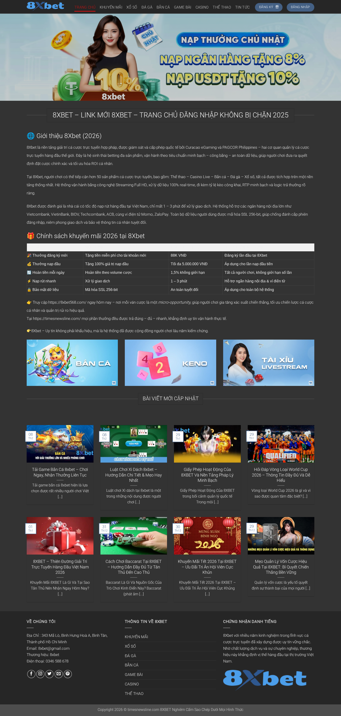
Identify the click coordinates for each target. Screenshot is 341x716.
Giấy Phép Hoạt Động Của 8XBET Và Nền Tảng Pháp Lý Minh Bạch (207, 475)
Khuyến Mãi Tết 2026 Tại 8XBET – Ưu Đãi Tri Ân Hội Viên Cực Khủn (207, 567)
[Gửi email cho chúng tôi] (59, 674)
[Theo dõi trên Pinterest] (68, 674)
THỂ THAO (222, 7)
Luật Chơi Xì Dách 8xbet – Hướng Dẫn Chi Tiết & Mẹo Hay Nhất (133, 475)
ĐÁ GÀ (147, 7)
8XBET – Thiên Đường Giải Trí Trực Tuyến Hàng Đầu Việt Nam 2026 (60, 567)
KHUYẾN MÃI (111, 7)
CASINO (202, 7)
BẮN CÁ (163, 7)
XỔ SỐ (131, 7)
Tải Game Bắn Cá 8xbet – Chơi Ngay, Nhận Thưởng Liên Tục (60, 472)
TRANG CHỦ (85, 7)
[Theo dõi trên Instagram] (40, 674)
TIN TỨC (242, 7)
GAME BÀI (182, 7)
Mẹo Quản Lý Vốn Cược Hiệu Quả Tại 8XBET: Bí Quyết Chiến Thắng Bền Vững (281, 567)
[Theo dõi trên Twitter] (49, 674)
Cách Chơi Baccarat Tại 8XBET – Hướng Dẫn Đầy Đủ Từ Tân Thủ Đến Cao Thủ (134, 567)
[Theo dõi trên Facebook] (31, 674)
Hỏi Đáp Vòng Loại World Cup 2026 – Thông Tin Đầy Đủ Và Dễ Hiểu (281, 475)
